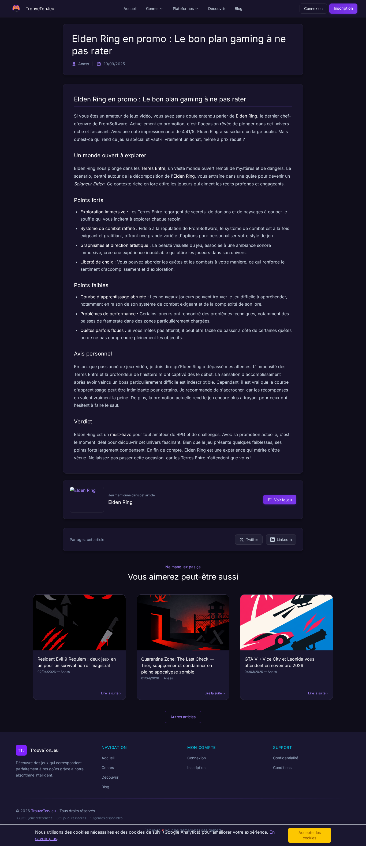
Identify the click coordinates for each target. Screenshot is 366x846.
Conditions (282, 767)
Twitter (252, 539)
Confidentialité (285, 758)
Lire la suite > (111, 693)
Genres (108, 767)
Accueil (130, 8)
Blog (238, 8)
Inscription (343, 8)
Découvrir (216, 8)
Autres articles (183, 717)
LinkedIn (284, 539)
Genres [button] (152, 8)
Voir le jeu (283, 499)
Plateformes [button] (183, 8)
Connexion (313, 8)
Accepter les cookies (309, 835)
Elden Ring (120, 502)
